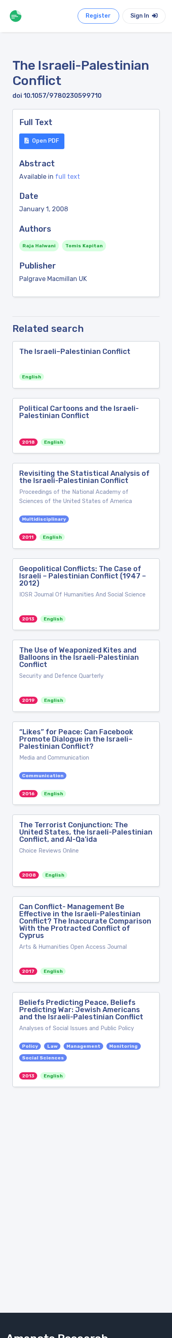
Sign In (140, 15)
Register (98, 15)
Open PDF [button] (45, 140)
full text (67, 176)
